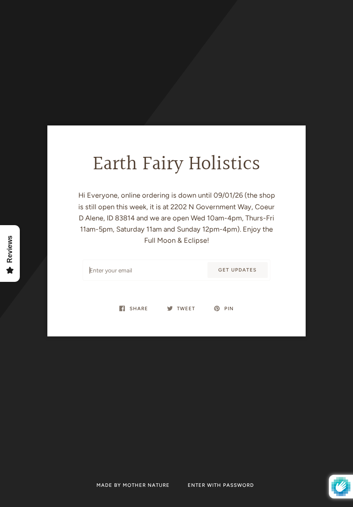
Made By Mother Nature (133, 485)
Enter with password (221, 485)
